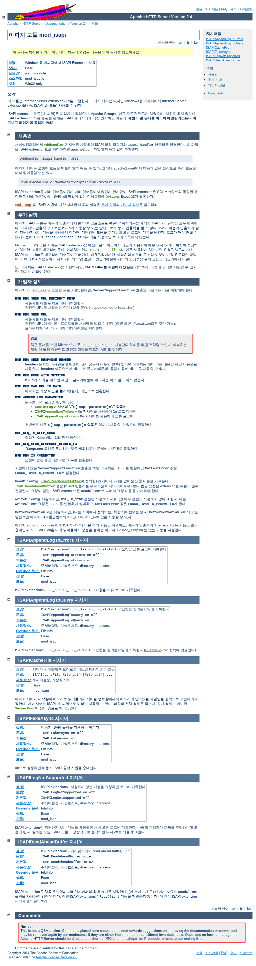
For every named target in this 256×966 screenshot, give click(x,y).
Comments (216, 93)
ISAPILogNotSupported (223, 56)
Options (113, 197)
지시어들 (211, 9)
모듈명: (14, 73)
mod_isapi (24, 205)
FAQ (224, 9)
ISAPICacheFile (217, 47)
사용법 (213, 74)
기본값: (22, 560)
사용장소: (23, 566)
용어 (233, 9)
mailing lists (193, 939)
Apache (13, 23)
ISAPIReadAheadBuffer (223, 60)
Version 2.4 (79, 23)
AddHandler (54, 145)
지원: (12, 84)
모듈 (199, 9)
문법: (20, 555)
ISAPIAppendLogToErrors (224, 39)
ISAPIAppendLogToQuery (224, 43)
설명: (12, 63)
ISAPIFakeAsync (218, 52)
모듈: (20, 581)
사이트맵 (246, 9)
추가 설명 (215, 80)
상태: (12, 68)
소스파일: (16, 78)
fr (188, 42)
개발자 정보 (216, 85)
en (180, 42)
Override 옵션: (28, 571)
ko (196, 42)
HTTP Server (32, 23)
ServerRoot (25, 708)
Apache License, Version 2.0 (56, 957)
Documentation (56, 23)
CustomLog (44, 407)
